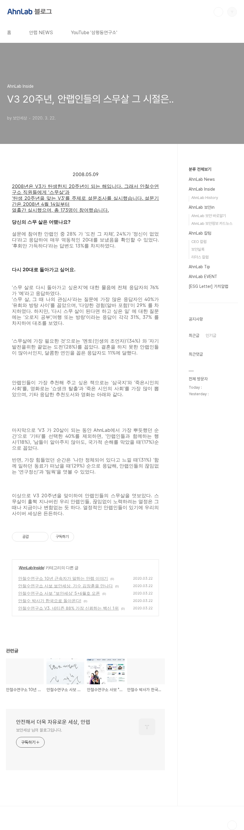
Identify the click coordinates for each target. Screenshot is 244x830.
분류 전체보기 (200, 169)
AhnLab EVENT (203, 276)
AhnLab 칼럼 (200, 233)
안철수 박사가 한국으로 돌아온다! (49, 600)
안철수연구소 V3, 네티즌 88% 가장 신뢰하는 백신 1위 (68, 608)
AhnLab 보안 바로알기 (208, 216)
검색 (218, 11)
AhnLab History (204, 197)
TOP (232, 825)
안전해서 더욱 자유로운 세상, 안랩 (53, 722)
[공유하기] (34, 536)
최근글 (194, 335)
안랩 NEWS (41, 32)
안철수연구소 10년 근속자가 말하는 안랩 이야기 (63, 578)
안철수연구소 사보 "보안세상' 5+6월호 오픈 (59, 593)
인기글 (211, 335)
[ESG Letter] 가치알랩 (208, 286)
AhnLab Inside (31, 567)
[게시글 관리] (42, 536)
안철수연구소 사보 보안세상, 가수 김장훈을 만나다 (65, 585)
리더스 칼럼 (200, 257)
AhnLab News (202, 179)
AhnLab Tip (199, 266)
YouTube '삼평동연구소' (94, 32)
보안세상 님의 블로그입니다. (39, 730)
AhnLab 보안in (202, 207)
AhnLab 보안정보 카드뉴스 (211, 223)
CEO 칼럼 (199, 241)
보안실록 (197, 249)
